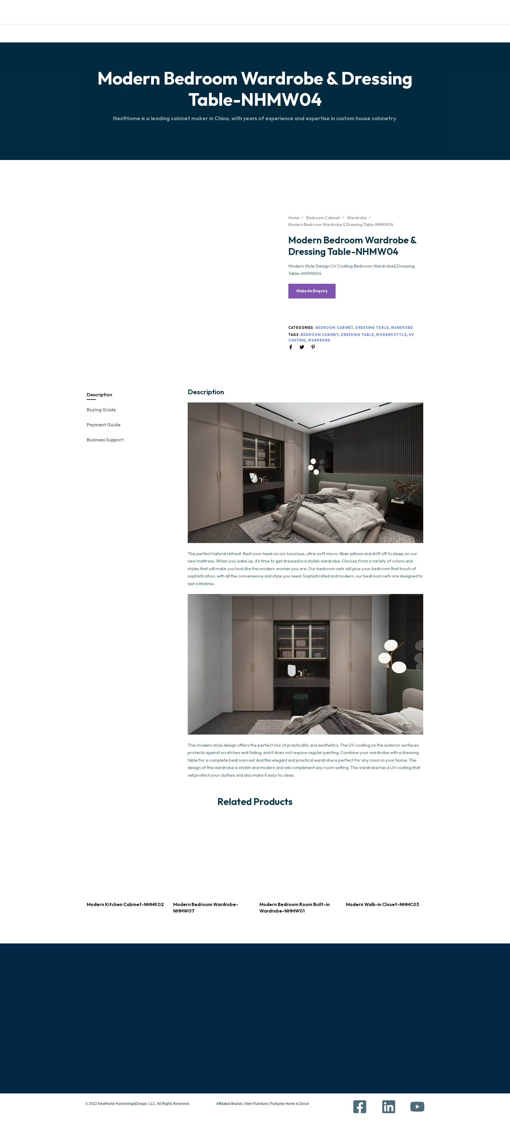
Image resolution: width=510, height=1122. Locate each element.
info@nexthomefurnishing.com (407, 1039)
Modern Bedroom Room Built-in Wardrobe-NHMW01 (294, 907)
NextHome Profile (276, 1001)
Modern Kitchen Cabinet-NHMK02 (125, 904)
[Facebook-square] (324, 11)
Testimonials (257, 33)
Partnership (294, 33)
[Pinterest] (387, 11)
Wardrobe (357, 217)
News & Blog (270, 1052)
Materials (221, 33)
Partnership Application (337, 1052)
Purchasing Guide (331, 1001)
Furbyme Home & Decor (289, 1104)
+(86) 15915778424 (391, 1010)
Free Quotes (142, 12)
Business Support (105, 440)
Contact (328, 33)
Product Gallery (278, 1014)
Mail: (198, 16)
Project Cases (272, 1027)
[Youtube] (366, 11)
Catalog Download (103, 12)
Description (99, 394)
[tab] (133, 394)
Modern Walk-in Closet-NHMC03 (382, 904)
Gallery (192, 33)
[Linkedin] (345, 11)
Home (147, 33)
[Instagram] (408, 11)
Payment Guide (103, 425)
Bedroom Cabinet (323, 217)
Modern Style (391, 335)
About (166, 33)
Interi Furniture (255, 1104)
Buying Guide (101, 409)
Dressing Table (371, 328)
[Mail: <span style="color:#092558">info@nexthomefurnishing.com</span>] (198, 8)
